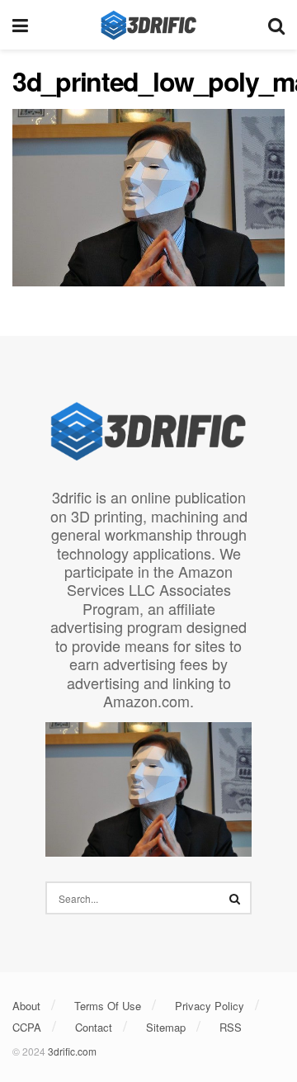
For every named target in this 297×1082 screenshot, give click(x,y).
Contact (93, 1027)
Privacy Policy (209, 1005)
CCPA (26, 1027)
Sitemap (166, 1027)
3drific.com (72, 1051)
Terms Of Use (107, 1005)
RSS (230, 1027)
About (26, 1005)
